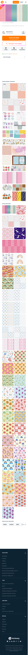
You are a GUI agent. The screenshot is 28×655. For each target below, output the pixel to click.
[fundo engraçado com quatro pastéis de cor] (8, 152)
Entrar (21, 2)
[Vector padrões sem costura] (9, 265)
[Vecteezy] (2, 2)
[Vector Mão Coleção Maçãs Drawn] (20, 196)
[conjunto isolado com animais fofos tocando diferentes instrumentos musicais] (13, 159)
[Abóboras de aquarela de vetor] (7, 241)
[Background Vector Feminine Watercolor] (9, 178)
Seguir (23, 33)
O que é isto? (15, 53)
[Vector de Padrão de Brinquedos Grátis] (9, 251)
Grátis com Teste (14, 38)
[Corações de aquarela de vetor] (9, 115)
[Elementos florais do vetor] (7, 225)
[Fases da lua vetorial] (17, 125)
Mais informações (6, 56)
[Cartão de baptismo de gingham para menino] (9, 198)
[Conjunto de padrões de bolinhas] (7, 143)
